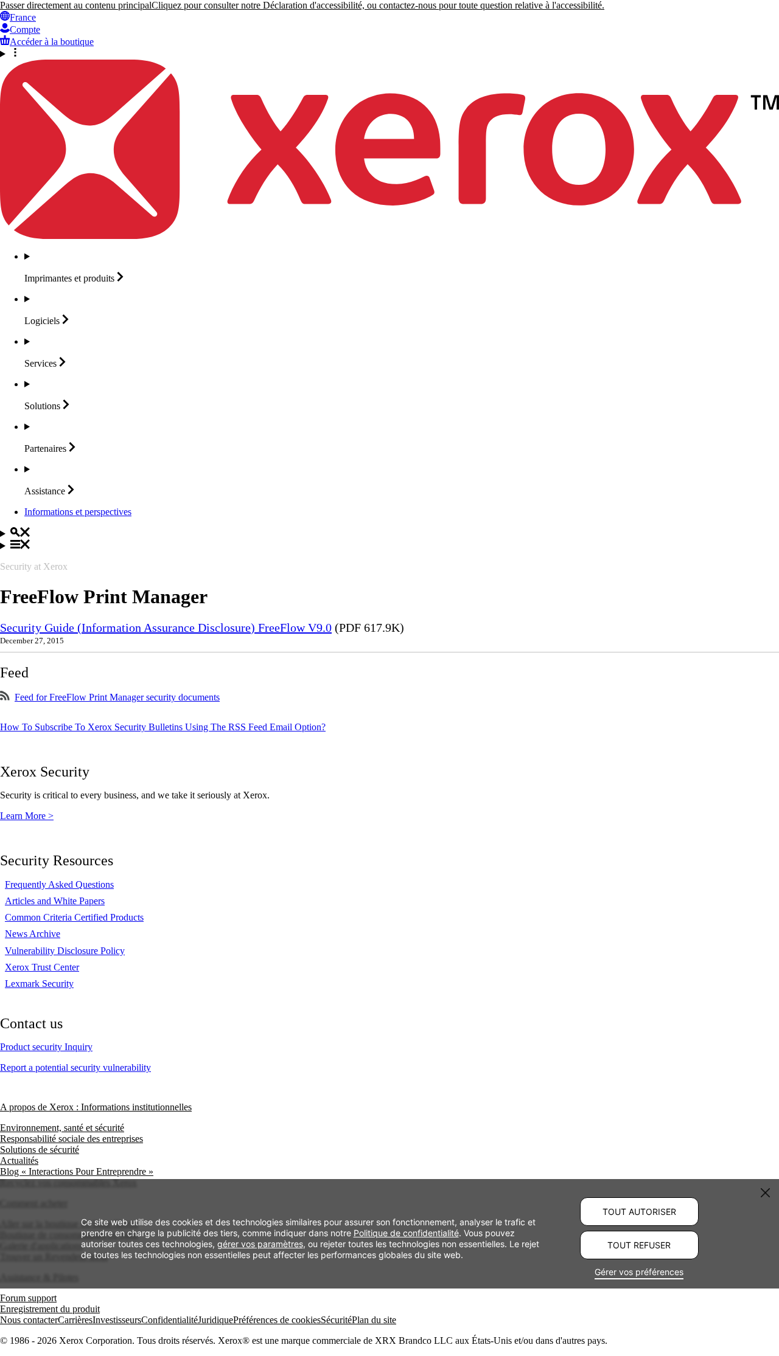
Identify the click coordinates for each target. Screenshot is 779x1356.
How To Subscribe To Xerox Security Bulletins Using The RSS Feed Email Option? (163, 727)
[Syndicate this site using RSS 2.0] (5, 697)
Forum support (28, 1298)
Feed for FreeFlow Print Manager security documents (117, 697)
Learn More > (27, 816)
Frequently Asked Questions (59, 884)
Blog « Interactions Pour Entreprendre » (76, 1171)
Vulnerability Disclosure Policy (65, 951)
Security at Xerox (34, 566)
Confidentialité (169, 1320)
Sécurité (336, 1320)
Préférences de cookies (277, 1320)
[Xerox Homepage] (389, 235)
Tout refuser (639, 1245)
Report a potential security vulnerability (75, 1067)
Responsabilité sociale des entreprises (71, 1138)
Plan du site (374, 1320)
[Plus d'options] (389, 53)
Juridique (215, 1320)
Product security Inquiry (46, 1047)
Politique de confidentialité (406, 1232)
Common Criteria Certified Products (74, 917)
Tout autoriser (639, 1211)
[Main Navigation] (389, 545)
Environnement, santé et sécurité (62, 1128)
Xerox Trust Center (42, 967)
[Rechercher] (389, 533)
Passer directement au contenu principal (76, 5)
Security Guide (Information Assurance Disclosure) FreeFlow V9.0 (166, 627)
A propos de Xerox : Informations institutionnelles (96, 1107)
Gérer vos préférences (639, 1272)
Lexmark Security (39, 983)
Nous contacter (29, 1320)
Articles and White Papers (55, 901)
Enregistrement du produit (50, 1309)
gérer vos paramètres (260, 1243)
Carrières (75, 1320)
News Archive (32, 934)
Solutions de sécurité (39, 1149)
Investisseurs (117, 1320)
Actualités (19, 1160)
